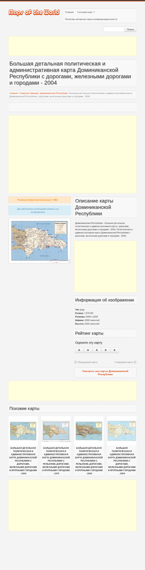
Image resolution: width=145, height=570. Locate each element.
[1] (79, 350)
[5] (115, 350)
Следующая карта (124, 361)
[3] (97, 350)
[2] (88, 350)
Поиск (130, 29)
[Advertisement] (72, 46)
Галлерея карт (85, 12)
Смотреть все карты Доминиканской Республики (105, 372)
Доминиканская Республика (54, 92)
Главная (69, 12)
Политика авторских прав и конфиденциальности (91, 19)
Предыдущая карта (87, 361)
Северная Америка (29, 92)
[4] (106, 350)
